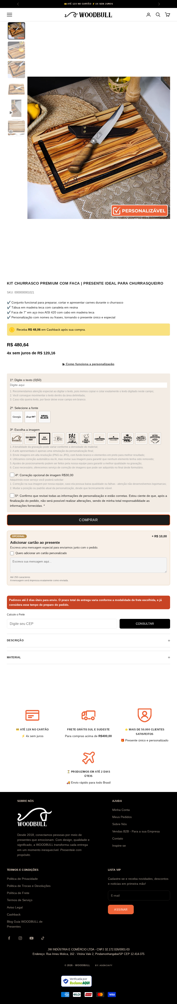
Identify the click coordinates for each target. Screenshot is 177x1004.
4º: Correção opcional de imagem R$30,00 (43, 475)
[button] (88, 380)
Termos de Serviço (19, 900)
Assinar (121, 909)
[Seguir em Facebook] (9, 938)
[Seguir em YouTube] (31, 938)
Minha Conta (121, 810)
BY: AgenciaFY (103, 965)
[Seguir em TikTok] (43, 938)
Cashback (14, 914)
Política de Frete (18, 893)
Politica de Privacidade (22, 878)
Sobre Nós (119, 824)
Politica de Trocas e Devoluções (29, 886)
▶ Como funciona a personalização (88, 364)
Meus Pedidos (122, 817)
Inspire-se (119, 845)
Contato (117, 838)
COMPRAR (88, 520)
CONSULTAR (145, 623)
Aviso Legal (15, 907)
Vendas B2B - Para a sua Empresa (136, 831)
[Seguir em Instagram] (20, 938)
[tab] (16, 30)
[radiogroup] (88, 417)
